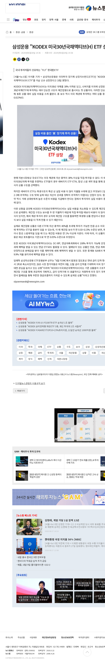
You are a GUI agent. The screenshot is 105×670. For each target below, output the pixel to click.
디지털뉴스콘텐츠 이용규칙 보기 (30, 383)
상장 (21, 352)
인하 (49, 359)
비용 (94, 352)
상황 (84, 352)
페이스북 (19, 59)
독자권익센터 (83, 637)
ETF (49, 346)
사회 (71, 19)
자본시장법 (62, 359)
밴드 (27, 59)
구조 (68, 346)
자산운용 (73, 352)
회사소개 (9, 637)
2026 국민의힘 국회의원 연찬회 (83, 584)
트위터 (23, 59)
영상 (25, 19)
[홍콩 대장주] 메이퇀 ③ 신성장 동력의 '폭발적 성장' (45, 475)
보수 (78, 346)
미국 (21, 346)
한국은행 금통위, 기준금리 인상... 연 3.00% (64, 597)
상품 (59, 346)
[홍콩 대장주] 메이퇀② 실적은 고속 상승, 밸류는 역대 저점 (82, 475)
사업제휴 (33, 637)
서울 (61, 352)
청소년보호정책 (67, 637)
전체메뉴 (8, 19)
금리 (40, 352)
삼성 (88, 346)
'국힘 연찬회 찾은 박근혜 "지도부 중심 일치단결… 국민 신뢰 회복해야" (33, 598)
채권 (30, 352)
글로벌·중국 (82, 19)
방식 (30, 359)
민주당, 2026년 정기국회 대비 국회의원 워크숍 (64, 584)
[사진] (29, 526)
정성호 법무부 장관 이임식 (83, 597)
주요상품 (21, 637)
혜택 (40, 359)
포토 (36, 19)
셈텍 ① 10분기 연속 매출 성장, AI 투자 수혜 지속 (82, 461)
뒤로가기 (21, 391)
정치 (44, 19)
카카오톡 (15, 59)
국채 (40, 346)
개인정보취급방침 (49, 637)
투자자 (50, 352)
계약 (21, 359)
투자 (30, 346)
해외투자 (96, 19)
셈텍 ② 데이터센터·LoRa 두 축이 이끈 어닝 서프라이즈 (45, 461)
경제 (64, 19)
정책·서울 (54, 19)
